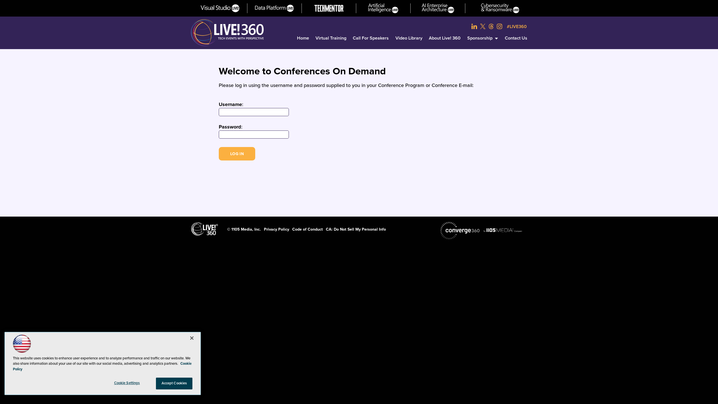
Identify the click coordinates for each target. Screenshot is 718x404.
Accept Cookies (174, 383)
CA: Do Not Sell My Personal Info (356, 229)
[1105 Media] (503, 230)
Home (303, 38)
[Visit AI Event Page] (383, 8)
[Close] (192, 338)
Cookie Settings (127, 383)
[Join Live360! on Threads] (491, 26)
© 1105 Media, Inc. (244, 229)
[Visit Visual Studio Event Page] (220, 8)
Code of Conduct (307, 229)
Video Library (408, 38)
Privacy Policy (276, 229)
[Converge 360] (460, 231)
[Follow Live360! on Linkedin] (474, 26)
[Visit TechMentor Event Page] (329, 8)
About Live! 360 (445, 38)
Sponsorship (480, 38)
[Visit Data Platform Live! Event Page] (274, 8)
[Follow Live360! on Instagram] (499, 26)
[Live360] (227, 32)
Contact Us (516, 38)
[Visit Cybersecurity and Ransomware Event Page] (500, 8)
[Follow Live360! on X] (482, 26)
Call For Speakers (371, 38)
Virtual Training (331, 38)
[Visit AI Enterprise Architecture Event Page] (438, 8)
